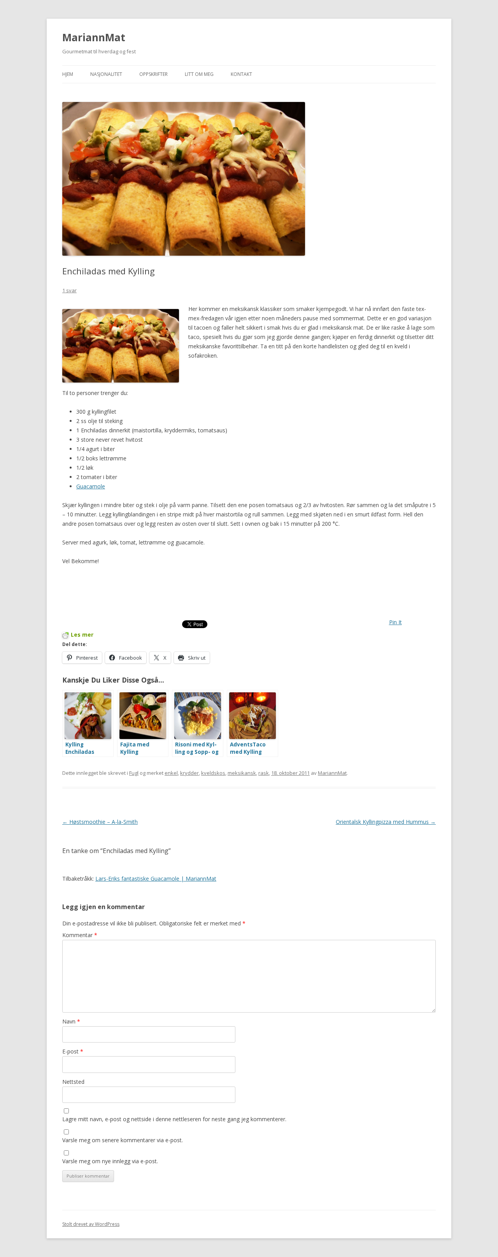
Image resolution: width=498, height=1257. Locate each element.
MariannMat (93, 37)
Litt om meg (199, 74)
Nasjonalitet (106, 74)
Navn (71, 1021)
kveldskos (213, 772)
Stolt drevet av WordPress (90, 1224)
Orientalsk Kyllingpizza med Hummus (386, 821)
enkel (171, 772)
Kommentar (79, 935)
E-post (72, 1051)
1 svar (69, 290)
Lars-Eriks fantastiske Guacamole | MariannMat (155, 878)
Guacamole (90, 486)
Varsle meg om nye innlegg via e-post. (110, 1161)
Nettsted (73, 1081)
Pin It (395, 622)
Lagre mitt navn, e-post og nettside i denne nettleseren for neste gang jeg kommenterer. (174, 1119)
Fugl (134, 772)
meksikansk (242, 772)
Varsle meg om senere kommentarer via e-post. (122, 1140)
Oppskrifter (153, 74)
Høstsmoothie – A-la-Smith (100, 821)
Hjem (67, 74)
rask (263, 772)
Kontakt (241, 74)
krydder (189, 772)
